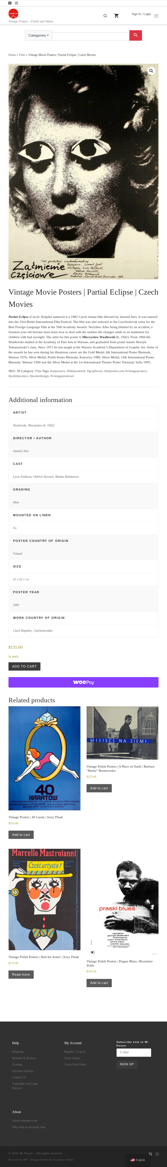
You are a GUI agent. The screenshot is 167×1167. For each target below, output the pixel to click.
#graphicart (94, 371)
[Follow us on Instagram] (16, 3)
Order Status (72, 1058)
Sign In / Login (141, 14)
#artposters (57, 371)
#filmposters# (76, 371)
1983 (16, 605)
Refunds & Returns (24, 1058)
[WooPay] (83, 682)
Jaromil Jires (20, 451)
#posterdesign (39, 376)
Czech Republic (22, 630)
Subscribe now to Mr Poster (133, 1044)
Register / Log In (74, 1051)
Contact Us (19, 1077)
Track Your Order (75, 1064)
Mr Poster (26, 1153)
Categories (37, 35)
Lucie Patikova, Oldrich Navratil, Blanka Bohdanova (46, 476)
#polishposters (18, 376)
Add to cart (24, 666)
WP (25, 1159)
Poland (17, 553)
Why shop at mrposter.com (28, 1127)
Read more (21, 974)
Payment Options (22, 1071)
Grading (17, 1064)
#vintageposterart (62, 376)
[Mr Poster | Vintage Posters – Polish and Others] (13, 13)
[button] (151, 71)
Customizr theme (63, 1159)
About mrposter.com (24, 1120)
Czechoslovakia (43, 630)
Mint (16, 502)
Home (12, 55)
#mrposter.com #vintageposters (125, 371)
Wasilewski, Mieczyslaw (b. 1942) (33, 425)
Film (22, 55)
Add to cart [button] (21, 834)
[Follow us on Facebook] (9, 3)
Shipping (17, 1051)
